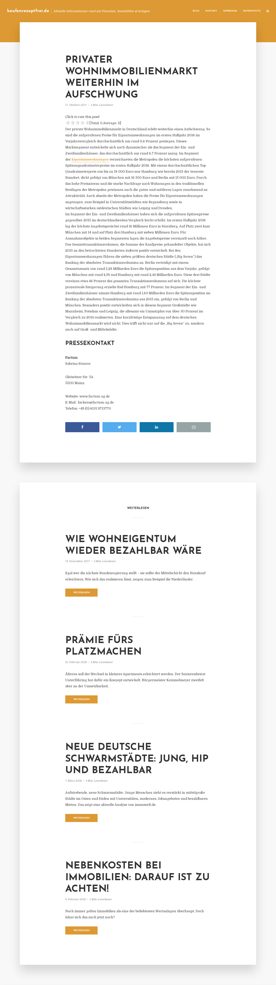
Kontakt (211, 11)
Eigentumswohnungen (90, 159)
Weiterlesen (81, 593)
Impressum (230, 11)
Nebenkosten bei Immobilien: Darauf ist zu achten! (137, 877)
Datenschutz (251, 11)
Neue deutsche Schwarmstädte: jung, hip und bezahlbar (137, 759)
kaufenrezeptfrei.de (28, 11)
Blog (196, 11)
